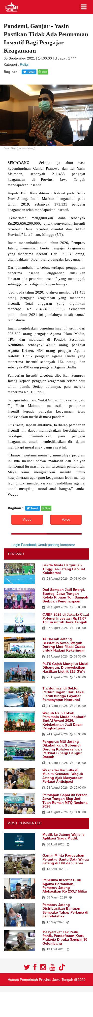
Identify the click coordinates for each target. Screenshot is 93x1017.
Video (27, 519)
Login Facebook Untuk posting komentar (43, 545)
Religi (24, 64)
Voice (66, 519)
